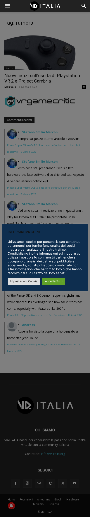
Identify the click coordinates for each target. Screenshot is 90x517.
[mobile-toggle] (7, 6)
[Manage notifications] (11, 505)
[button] (84, 6)
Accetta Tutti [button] (53, 281)
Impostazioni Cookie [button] (24, 281)
